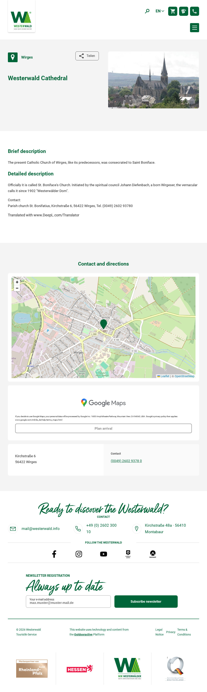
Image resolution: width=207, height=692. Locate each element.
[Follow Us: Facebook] (54, 554)
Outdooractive (83, 634)
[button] (103, 324)
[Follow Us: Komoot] (153, 554)
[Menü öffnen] (194, 27)
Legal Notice (159, 632)
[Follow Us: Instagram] (79, 554)
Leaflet (164, 376)
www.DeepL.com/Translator (56, 215)
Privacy (170, 632)
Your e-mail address (42, 599)
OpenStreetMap (184, 376)
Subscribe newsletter (146, 601)
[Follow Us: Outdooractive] (128, 554)
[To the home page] (22, 20)
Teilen (91, 56)
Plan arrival (103, 428)
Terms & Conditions (184, 632)
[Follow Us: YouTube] (103, 554)
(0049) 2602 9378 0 (126, 461)
